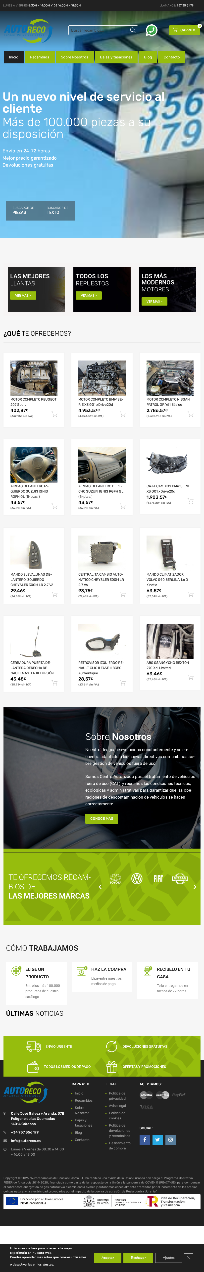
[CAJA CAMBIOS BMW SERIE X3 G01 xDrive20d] (170, 465)
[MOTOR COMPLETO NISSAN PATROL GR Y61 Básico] (170, 378)
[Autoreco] (25, 31)
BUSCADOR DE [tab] (23, 210)
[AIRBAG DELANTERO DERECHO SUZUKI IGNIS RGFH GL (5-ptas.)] (101, 465)
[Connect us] (145, 1140)
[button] (100, 887)
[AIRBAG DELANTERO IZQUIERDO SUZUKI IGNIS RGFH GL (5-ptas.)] (33, 465)
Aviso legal (117, 1106)
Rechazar (138, 1257)
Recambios (39, 57)
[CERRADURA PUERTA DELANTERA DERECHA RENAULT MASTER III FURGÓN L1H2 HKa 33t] (33, 641)
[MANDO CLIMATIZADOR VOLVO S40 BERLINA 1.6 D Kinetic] (170, 553)
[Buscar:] (103, 30)
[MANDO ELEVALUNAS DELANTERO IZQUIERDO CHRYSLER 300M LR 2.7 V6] (33, 553)
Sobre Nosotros (74, 57)
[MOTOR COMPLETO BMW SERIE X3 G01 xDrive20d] (101, 378)
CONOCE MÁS (101, 819)
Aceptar (108, 1257)
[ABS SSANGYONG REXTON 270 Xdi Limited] (170, 641)
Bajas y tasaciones (116, 57)
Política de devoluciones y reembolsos (119, 1130)
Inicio (13, 57)
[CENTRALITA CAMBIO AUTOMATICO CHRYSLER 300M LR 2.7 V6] (101, 553)
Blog (148, 57)
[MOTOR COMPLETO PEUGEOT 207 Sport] (33, 378)
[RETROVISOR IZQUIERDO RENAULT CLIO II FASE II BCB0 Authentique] (101, 641)
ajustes (48, 1264)
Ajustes (169, 1257)
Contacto (172, 57)
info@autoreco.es (26, 1141)
